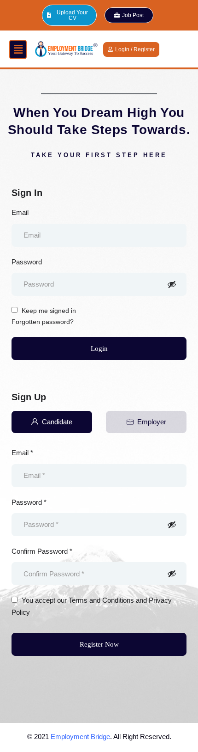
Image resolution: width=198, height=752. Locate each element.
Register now (99, 644)
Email (20, 212)
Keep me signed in (48, 310)
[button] (18, 49)
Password (27, 262)
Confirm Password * (42, 551)
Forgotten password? (43, 321)
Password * (29, 502)
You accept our (92, 606)
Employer (151, 422)
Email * (22, 453)
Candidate (57, 422)
